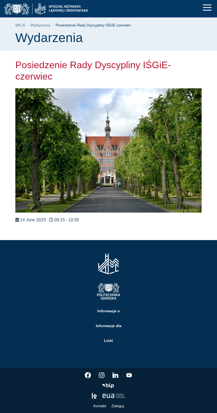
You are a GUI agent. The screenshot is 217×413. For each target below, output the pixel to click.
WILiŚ (20, 25)
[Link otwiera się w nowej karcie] (88, 375)
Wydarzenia (40, 25)
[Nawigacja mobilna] (207, 7)
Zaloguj (117, 406)
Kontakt (99, 406)
